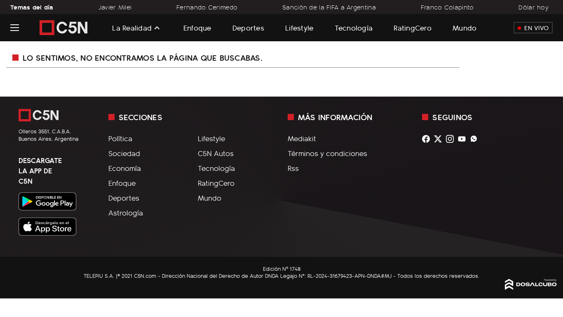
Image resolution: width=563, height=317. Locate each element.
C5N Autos (216, 153)
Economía (124, 168)
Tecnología (354, 27)
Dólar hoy (533, 7)
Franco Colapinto (447, 7)
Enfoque (197, 27)
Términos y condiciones (327, 153)
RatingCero (413, 27)
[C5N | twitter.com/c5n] (440, 139)
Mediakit (302, 138)
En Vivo (536, 27)
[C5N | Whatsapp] (476, 139)
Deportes (248, 27)
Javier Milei (115, 7)
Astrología (125, 213)
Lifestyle (299, 27)
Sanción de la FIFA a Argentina (329, 7)
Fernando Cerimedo (206, 7)
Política (120, 138)
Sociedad (124, 153)
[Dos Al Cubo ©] (531, 287)
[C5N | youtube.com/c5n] (464, 139)
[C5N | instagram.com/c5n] (452, 139)
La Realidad (132, 27)
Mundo (464, 27)
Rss (293, 168)
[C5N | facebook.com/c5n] (428, 139)
